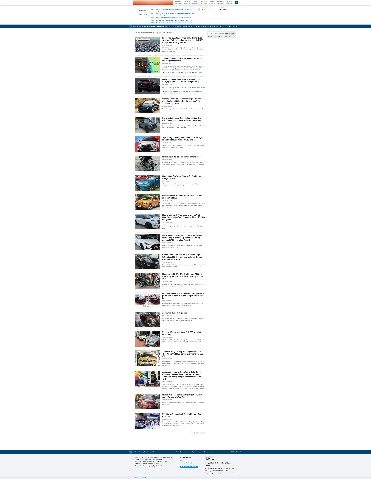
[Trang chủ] (131, 26)
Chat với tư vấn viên (189, 466)
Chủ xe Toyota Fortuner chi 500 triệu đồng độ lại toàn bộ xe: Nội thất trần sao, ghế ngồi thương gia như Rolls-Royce (183, 257)
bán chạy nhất (181, 93)
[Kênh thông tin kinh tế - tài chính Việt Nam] (153, 2)
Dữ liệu (229, 26)
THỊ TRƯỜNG (208, 26)
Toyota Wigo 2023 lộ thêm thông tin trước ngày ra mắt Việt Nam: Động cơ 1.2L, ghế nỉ (182, 138)
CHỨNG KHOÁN (141, 26)
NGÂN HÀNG (168, 26)
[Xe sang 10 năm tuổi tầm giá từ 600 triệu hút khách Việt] (147, 339)
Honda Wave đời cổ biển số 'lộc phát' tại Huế (181, 157)
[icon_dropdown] (236, 2)
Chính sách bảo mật (140, 477)
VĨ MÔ (195, 26)
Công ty (211, 36)
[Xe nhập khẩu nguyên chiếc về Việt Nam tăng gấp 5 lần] (147, 421)
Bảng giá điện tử (142, 10)
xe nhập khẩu (184, 91)
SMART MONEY (177, 26)
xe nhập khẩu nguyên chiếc (196, 91)
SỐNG (213, 26)
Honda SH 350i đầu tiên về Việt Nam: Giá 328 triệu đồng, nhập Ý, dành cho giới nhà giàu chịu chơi (182, 276)
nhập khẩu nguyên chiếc (169, 93)
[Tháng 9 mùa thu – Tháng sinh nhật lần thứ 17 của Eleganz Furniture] (147, 65)
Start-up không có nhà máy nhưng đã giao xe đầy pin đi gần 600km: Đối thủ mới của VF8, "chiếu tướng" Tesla (181, 101)
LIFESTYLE (219, 26)
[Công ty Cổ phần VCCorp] (220, 458)
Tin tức (219, 36)
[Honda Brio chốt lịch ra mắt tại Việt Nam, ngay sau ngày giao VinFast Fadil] (147, 401)
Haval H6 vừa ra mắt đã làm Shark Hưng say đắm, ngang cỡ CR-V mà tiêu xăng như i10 (181, 80)
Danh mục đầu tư (143, 14)
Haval (167, 91)
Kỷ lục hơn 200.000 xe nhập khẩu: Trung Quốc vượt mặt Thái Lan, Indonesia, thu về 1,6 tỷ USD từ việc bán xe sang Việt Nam (182, 40)
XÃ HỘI (134, 26)
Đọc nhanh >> (193, 7)
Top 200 (238, 452)
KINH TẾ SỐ (201, 26)
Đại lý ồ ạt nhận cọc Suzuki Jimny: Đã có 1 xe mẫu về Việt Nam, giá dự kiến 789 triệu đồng (181, 119)
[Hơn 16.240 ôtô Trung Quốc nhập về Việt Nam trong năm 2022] (147, 183)
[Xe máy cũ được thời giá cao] (147, 319)
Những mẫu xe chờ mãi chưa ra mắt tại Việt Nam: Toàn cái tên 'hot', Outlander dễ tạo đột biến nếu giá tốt (183, 217)
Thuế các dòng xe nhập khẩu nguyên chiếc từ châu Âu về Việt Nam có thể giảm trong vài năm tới (182, 353)
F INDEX (234, 26)
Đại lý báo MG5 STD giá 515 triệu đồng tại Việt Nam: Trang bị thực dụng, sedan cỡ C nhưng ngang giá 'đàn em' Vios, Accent (182, 237)
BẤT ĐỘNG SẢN (151, 26)
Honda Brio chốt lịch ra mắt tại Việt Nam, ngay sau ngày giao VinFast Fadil (182, 396)
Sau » (202, 432)
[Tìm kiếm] (229, 33)
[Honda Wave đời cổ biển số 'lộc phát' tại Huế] (147, 163)
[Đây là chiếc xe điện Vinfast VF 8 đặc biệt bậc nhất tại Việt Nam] (147, 202)
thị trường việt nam (171, 72)
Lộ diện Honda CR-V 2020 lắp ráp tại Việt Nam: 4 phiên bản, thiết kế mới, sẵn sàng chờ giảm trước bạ (183, 295)
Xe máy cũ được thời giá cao (174, 313)
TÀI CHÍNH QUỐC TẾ (187, 26)
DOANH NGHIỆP (160, 26)
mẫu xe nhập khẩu (175, 91)
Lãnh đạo (227, 36)
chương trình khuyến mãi (184, 72)
